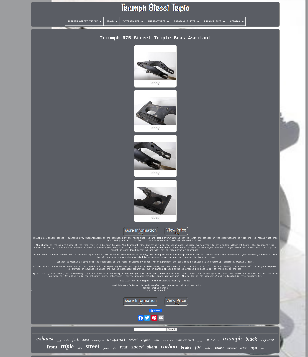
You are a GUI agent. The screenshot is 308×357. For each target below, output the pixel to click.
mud (59, 341)
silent (152, 347)
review (219, 348)
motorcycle (98, 340)
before (243, 348)
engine (145, 340)
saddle (156, 340)
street (92, 346)
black (251, 339)
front (52, 347)
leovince (208, 348)
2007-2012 (212, 340)
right (254, 348)
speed (137, 347)
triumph (232, 338)
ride (66, 340)
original (116, 340)
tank (262, 349)
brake (186, 347)
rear (123, 347)
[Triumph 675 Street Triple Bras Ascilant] (155, 66)
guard (106, 348)
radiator (232, 348)
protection (168, 340)
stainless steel (185, 340)
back (85, 340)
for (198, 347)
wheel (133, 340)
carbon (169, 346)
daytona (267, 339)
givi (114, 348)
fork (75, 339)
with (79, 348)
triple (67, 346)
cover (199, 341)
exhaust (45, 338)
